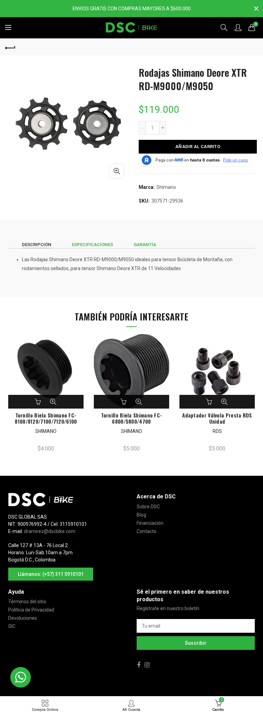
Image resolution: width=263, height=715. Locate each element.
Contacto (146, 531)
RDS (217, 431)
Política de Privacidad (31, 610)
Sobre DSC (148, 506)
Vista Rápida (53, 402)
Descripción (36, 244)
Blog (141, 515)
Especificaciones (92, 244)
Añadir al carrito (197, 146)
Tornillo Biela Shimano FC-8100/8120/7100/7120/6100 (46, 418)
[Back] (10, 47)
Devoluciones (22, 618)
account (238, 27)
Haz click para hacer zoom (116, 171)
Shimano (166, 187)
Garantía (145, 244)
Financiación (150, 523)
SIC (11, 626)
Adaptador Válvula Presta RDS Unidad (217, 418)
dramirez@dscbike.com (49, 531)
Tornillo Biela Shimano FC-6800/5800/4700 (131, 418)
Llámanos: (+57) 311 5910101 (51, 574)
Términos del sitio (27, 601)
